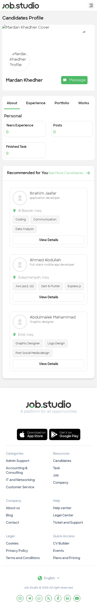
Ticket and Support (68, 522)
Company (60, 483)
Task (56, 468)
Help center (62, 508)
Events (58, 551)
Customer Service (20, 487)
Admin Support (17, 461)
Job (56, 475)
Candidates (62, 461)
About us (13, 508)
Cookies (12, 543)
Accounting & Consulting (17, 470)
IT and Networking (20, 480)
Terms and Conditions (23, 558)
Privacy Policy (17, 551)
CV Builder (61, 543)
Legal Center (63, 515)
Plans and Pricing (66, 558)
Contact (12, 522)
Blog (9, 515)
